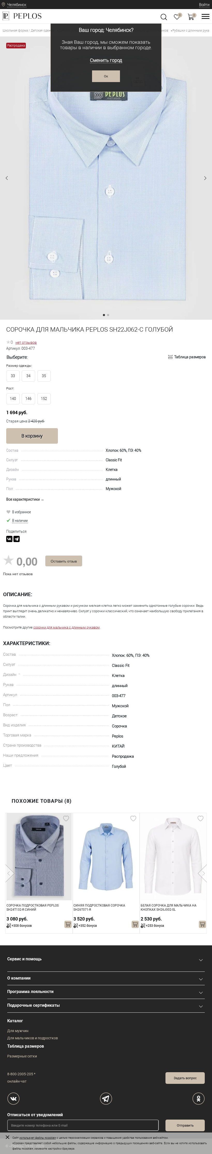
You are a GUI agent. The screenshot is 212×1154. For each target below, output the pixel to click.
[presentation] (9, 873)
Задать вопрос (185, 1078)
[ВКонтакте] (9, 539)
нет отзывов (26, 342)
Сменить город (106, 60)
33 (13, 376)
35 (44, 376)
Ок (106, 76)
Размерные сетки (22, 1056)
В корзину (32, 436)
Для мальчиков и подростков (32, 1038)
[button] (6, 178)
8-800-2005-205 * (21, 1074)
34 (28, 376)
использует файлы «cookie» (37, 1138)
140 (13, 399)
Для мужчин (17, 1031)
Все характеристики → (25, 499)
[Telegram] (16, 539)
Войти (204, 4)
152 (44, 399)
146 (28, 399)
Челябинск (16, 4)
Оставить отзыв (64, 561)
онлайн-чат (17, 1081)
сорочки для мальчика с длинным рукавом (66, 627)
